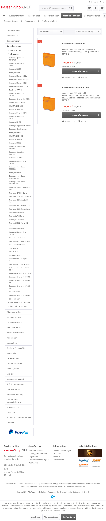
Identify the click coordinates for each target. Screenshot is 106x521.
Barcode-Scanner (14, 46)
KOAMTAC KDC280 (16, 106)
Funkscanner (13, 54)
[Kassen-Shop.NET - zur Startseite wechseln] (16, 9)
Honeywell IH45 (15, 172)
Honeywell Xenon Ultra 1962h (17, 233)
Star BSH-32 (13, 248)
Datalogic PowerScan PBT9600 (17, 168)
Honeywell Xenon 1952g (18, 76)
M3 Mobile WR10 (15, 255)
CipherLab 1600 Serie (17, 245)
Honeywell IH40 (15, 132)
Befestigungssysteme (16, 384)
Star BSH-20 (13, 252)
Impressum (33, 463)
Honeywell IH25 (15, 122)
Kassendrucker (13, 41)
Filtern (46, 31)
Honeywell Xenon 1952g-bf (19, 79)
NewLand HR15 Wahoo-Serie (19, 206)
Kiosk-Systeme (13, 368)
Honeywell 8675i (15, 143)
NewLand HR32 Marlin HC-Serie (19, 201)
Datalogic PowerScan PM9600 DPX (17, 183)
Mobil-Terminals (14, 327)
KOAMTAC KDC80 (15, 139)
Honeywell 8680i (15, 72)
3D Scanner (12, 338)
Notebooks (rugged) (15, 379)
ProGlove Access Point (73, 43)
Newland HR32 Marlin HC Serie (18, 224)
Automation (12, 343)
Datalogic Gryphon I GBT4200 (16, 117)
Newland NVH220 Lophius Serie (18, 260)
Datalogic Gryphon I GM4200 (20, 125)
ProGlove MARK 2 (15, 90)
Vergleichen (69, 77)
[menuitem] (56, 8)
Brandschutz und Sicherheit (19, 417)
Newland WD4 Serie (16, 216)
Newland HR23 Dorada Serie (19, 241)
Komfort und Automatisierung (14, 400)
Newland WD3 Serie (16, 212)
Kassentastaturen (14, 363)
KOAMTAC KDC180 (16, 109)
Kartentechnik (13, 358)
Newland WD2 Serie (16, 229)
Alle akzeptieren (51, 517)
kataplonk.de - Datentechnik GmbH (75, 492)
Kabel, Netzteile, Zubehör (19, 302)
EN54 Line (11, 412)
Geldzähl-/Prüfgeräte (16, 348)
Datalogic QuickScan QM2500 (16, 153)
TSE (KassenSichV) (14, 322)
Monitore (10, 374)
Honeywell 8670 (15, 69)
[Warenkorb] (101, 8)
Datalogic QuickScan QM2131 (16, 64)
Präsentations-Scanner (18, 306)
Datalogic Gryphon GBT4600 (19, 277)
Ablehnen (35, 517)
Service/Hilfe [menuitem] (96, 2)
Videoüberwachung (15, 394)
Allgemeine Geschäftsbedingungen (38, 458)
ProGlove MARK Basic (17, 102)
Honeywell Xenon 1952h (18, 83)
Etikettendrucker (14, 312)
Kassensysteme (13, 30)
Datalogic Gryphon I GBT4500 (16, 94)
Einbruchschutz (13, 389)
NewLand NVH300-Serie (18, 193)
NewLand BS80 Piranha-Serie (20, 196)
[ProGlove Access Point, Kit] (49, 103)
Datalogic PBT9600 (16, 158)
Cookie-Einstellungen (62, 450)
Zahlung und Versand (37, 453)
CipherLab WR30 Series (17, 238)
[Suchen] (71, 8)
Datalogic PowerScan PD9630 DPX (20, 188)
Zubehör (10, 422)
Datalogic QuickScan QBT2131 (16, 59)
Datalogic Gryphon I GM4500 (20, 99)
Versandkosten (46, 483)
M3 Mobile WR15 (15, 292)
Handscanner (14, 299)
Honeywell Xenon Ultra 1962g (17, 162)
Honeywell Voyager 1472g (18, 86)
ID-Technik (11, 353)
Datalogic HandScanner (18, 129)
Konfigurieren (68, 517)
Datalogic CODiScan (16, 219)
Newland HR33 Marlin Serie (19, 264)
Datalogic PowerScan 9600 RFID (19, 269)
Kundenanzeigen (14, 317)
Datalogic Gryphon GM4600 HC (19, 281)
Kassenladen (12, 35)
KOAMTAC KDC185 (16, 136)
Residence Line (13, 407)
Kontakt (56, 456)
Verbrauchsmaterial (15, 332)
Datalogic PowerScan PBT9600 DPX (17, 177)
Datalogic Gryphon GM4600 (19, 295)
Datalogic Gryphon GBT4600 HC (19, 287)
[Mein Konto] (95, 8)
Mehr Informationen (56, 510)
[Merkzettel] (89, 8)
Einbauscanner (14, 50)
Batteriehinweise (35, 450)
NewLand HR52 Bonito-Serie (19, 209)
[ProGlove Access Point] (49, 59)
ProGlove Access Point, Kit (75, 87)
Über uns (57, 453)
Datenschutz (58, 459)
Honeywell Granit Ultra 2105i (20, 273)
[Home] (4, 15)
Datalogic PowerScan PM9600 (17, 147)
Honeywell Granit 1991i (17, 113)
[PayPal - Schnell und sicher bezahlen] (19, 431)
